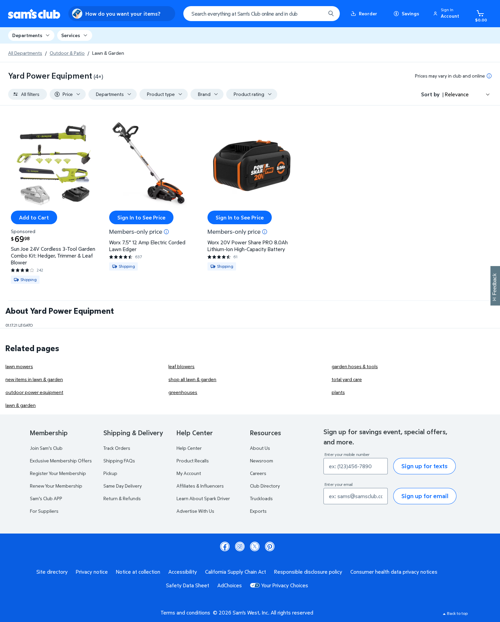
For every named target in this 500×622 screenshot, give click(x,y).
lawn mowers (19, 366)
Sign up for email (424, 496)
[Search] (331, 13)
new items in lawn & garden (34, 379)
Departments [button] (27, 35)
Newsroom (261, 460)
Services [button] (70, 35)
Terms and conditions (185, 612)
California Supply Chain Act (235, 571)
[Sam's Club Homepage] (34, 14)
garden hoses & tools (355, 366)
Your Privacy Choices (284, 585)
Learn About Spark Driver (203, 498)
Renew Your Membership (56, 485)
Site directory (52, 571)
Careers (258, 473)
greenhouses (182, 392)
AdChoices (229, 585)
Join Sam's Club (46, 448)
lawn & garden (20, 405)
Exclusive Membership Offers (61, 460)
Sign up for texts (424, 466)
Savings (410, 13)
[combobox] (261, 13)
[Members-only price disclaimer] (166, 231)
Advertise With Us (195, 511)
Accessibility (182, 571)
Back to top (457, 613)
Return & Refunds (122, 498)
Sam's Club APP (46, 498)
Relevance (457, 94)
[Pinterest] (270, 546)
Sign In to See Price (141, 217)
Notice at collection (138, 571)
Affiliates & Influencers (200, 485)
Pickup (110, 473)
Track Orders (116, 448)
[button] (447, 13)
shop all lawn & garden (192, 379)
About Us (260, 448)
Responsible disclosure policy (308, 571)
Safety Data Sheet (187, 585)
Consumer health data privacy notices (393, 571)
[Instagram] (240, 546)
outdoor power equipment (34, 392)
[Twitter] (255, 546)
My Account (189, 473)
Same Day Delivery (122, 485)
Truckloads (261, 498)
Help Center (189, 448)
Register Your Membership (58, 473)
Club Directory (265, 485)
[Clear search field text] (315, 13)
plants (338, 392)
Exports (258, 511)
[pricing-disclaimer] (489, 76)
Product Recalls (193, 460)
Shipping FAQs (119, 460)
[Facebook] (225, 546)
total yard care (347, 379)
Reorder (368, 13)
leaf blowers (181, 366)
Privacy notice (92, 571)
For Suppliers (44, 511)
